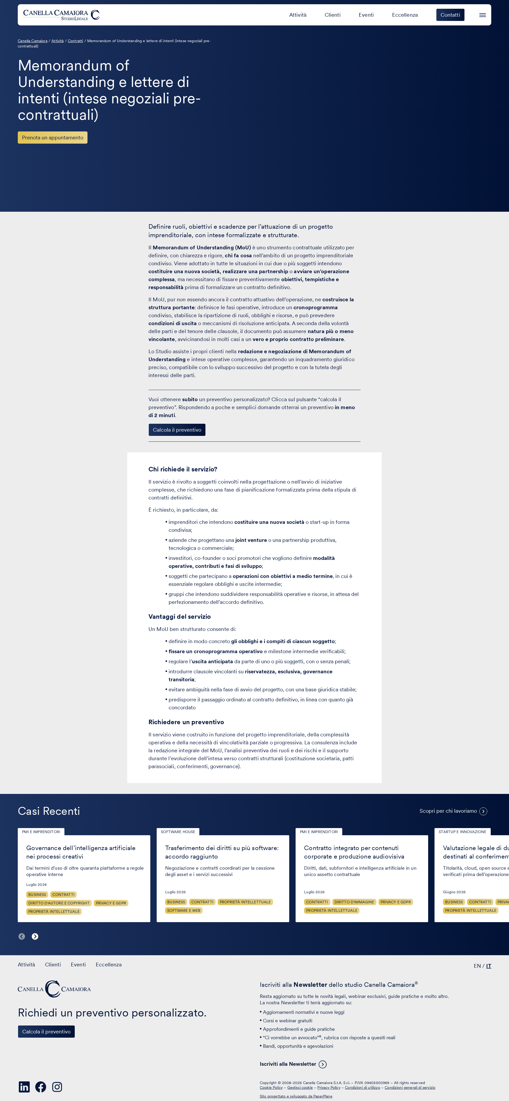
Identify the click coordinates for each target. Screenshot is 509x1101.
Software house (178, 832)
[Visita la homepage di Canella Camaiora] (62, 15)
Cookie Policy (271, 1087)
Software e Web (183, 910)
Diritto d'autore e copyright (58, 903)
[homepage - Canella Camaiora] (55, 989)
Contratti (63, 894)
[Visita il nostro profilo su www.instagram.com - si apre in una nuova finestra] (57, 1087)
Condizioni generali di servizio (410, 1087)
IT (488, 966)
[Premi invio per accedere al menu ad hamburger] (482, 14)
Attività (297, 15)
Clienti (333, 15)
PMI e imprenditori (41, 832)
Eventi (366, 15)
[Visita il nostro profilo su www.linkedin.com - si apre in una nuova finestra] (24, 1087)
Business (37, 894)
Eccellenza (405, 15)
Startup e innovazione (462, 832)
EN (477, 966)
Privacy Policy (328, 1087)
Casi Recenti (49, 810)
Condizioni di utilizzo (362, 1087)
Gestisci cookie (300, 1087)
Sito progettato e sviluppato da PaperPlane (296, 1096)
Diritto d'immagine (354, 902)
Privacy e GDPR (111, 903)
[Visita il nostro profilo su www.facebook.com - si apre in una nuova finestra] (40, 1087)
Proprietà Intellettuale (54, 911)
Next (35, 936)
